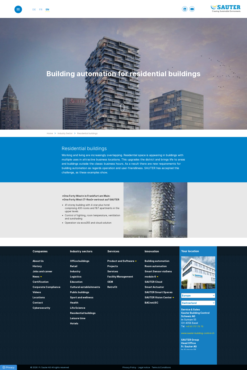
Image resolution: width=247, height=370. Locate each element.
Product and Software (120, 261)
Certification (41, 281)
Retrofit (112, 287)
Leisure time (77, 318)
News (36, 276)
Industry (75, 271)
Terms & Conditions (161, 367)
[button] (8, 367)
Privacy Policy (129, 367)
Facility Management (120, 276)
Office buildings (79, 261)
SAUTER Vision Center (158, 297)
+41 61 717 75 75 (194, 326)
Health (74, 302)
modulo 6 (150, 276)
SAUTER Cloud (153, 281)
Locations (39, 297)
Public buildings (79, 292)
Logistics (75, 276)
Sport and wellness (81, 297)
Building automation (157, 261)
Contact (38, 302)
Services (112, 271)
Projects (112, 266)
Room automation (156, 266)
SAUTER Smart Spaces (159, 292)
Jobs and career (42, 271)
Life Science (77, 307)
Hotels (74, 323)
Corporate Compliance (46, 287)
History (37, 266)
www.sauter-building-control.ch (197, 333)
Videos (37, 292)
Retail (73, 266)
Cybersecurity (41, 307)
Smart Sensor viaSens (158, 271)
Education (76, 281)
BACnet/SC (151, 302)
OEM (110, 281)
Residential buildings (83, 313)
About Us (38, 261)
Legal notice (144, 367)
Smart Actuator (154, 287)
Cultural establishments (85, 287)
